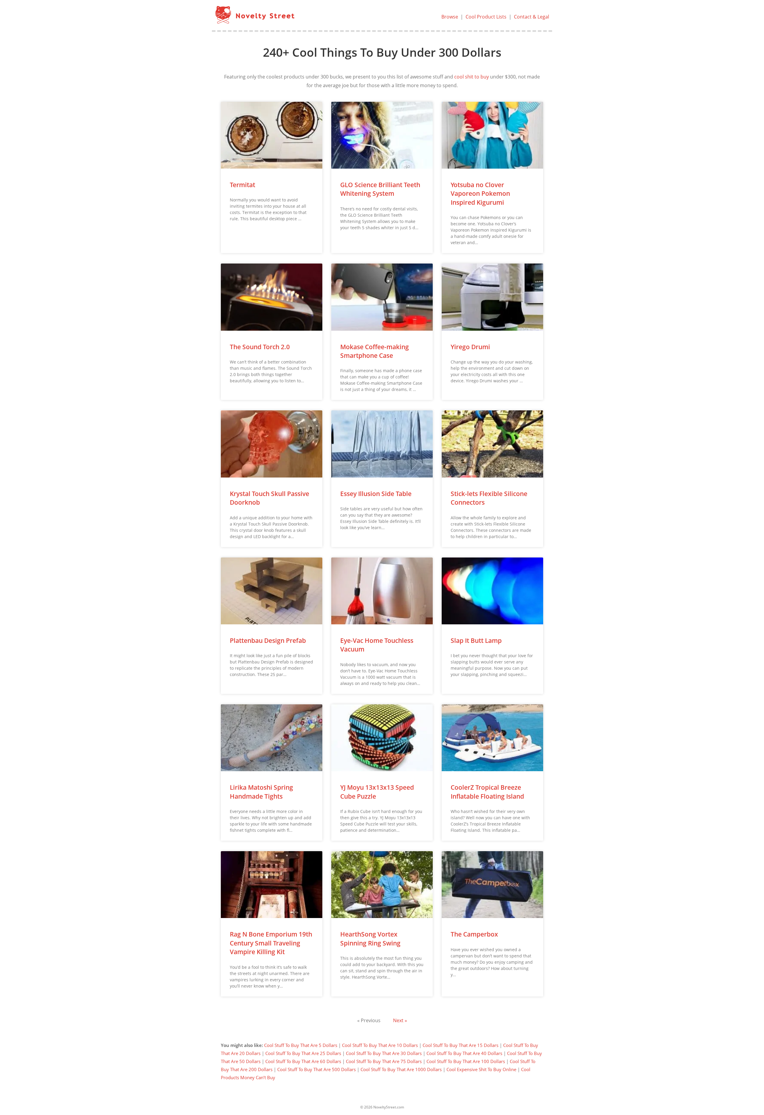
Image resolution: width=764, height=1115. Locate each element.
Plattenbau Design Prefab (268, 640)
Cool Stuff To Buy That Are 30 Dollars (384, 1053)
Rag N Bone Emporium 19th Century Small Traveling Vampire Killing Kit (271, 943)
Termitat (242, 185)
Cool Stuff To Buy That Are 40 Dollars (464, 1053)
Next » (400, 1020)
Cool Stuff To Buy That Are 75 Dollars (384, 1061)
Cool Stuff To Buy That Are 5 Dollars (300, 1045)
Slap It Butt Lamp (476, 640)
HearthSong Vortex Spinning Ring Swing (370, 938)
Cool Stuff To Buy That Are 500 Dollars (316, 1069)
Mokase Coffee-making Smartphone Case (374, 351)
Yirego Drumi (470, 347)
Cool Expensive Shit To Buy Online (481, 1069)
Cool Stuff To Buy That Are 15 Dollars (460, 1045)
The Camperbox (474, 934)
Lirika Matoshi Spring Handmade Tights (261, 791)
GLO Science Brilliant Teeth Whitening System (380, 189)
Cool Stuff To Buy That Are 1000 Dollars (401, 1069)
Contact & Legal (531, 16)
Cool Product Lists (486, 16)
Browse (449, 16)
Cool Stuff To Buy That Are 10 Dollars (380, 1045)
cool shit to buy (471, 76)
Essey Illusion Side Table (376, 493)
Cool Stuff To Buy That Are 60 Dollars (303, 1061)
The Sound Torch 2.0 (260, 347)
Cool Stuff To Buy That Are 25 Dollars (303, 1053)
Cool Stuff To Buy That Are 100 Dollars (465, 1061)
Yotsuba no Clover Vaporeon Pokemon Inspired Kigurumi (480, 194)
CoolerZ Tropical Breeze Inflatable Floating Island (487, 791)
